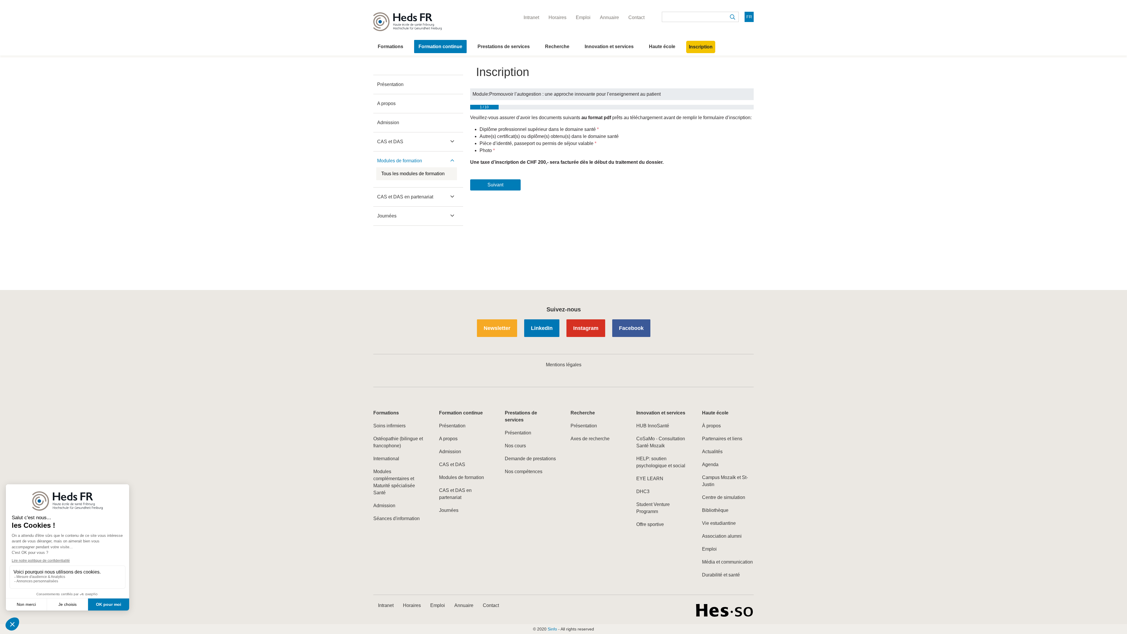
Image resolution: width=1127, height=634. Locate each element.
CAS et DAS (390, 141)
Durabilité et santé (721, 574)
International (386, 458)
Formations (390, 46)
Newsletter (497, 328)
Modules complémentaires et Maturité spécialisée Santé (394, 482)
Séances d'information (396, 518)
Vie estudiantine (719, 523)
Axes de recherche (590, 438)
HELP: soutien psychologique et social (660, 462)
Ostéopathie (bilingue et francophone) (398, 442)
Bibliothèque (715, 510)
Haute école (662, 46)
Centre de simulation (723, 497)
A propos (386, 103)
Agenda (710, 464)
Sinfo (552, 629)
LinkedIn (542, 328)
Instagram (585, 328)
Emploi (709, 549)
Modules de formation (399, 160)
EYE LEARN (649, 478)
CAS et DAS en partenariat (405, 196)
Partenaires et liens (722, 438)
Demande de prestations (530, 458)
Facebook (631, 328)
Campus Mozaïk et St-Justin (725, 481)
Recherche (557, 46)
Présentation (390, 84)
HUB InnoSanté (652, 425)
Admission (388, 122)
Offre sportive (650, 524)
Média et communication (727, 561)
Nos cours (515, 445)
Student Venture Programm (653, 508)
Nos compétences (523, 471)
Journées (387, 215)
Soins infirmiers (389, 425)
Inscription (701, 46)
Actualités (712, 451)
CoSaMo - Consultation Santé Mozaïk (660, 442)
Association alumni (722, 536)
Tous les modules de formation (413, 173)
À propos (711, 425)
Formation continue (440, 46)
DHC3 (642, 491)
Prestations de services (504, 46)
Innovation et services (609, 46)
